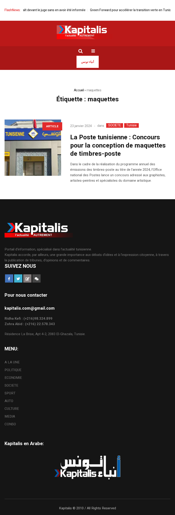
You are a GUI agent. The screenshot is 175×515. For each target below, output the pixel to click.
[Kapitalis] (87, 32)
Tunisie (131, 125)
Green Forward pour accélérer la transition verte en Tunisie (127, 10)
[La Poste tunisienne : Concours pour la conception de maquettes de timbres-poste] (33, 148)
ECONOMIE (13, 377)
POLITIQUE (13, 369)
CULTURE (12, 408)
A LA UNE (12, 362)
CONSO (10, 424)
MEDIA (10, 416)
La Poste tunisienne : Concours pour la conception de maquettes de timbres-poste (118, 145)
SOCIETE (114, 125)
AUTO (9, 400)
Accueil (79, 90)
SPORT (10, 393)
